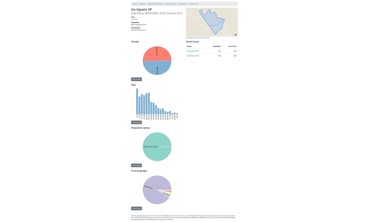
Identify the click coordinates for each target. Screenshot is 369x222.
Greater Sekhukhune (155, 4)
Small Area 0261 (193, 56)
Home (135, 4)
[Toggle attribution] (236, 35)
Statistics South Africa (177, 216)
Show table (136, 79)
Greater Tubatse (170, 4)
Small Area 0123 (193, 51)
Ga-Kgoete (182, 4)
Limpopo (142, 4)
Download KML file (203, 37)
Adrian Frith (149, 216)
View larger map (191, 37)
